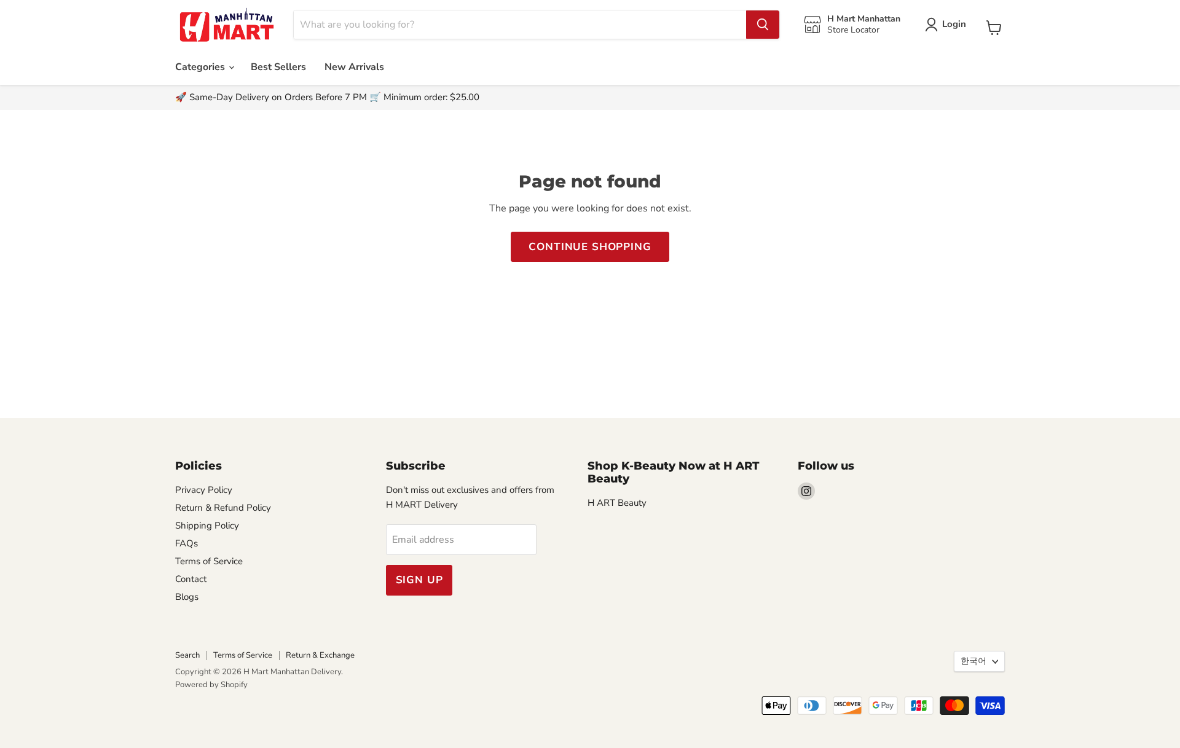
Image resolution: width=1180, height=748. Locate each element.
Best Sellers (278, 67)
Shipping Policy (207, 525)
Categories (201, 67)
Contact (190, 579)
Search (187, 655)
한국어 (973, 661)
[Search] (762, 24)
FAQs (186, 543)
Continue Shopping (590, 247)
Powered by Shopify (211, 684)
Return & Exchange (320, 655)
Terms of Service (209, 561)
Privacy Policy (203, 490)
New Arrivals (354, 67)
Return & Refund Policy (223, 508)
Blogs (187, 597)
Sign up (419, 580)
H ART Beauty (617, 503)
